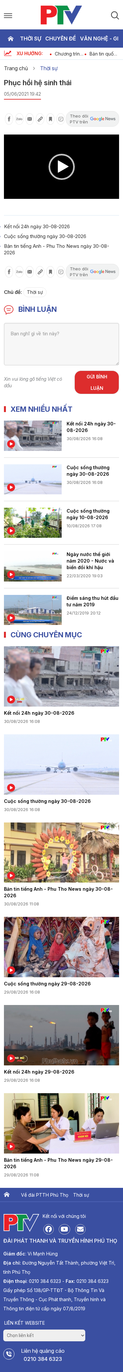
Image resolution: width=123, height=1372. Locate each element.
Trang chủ (10, 38)
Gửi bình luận (97, 382)
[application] (61, 167)
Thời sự (30, 38)
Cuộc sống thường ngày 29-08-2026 (47, 983)
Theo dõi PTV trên (79, 118)
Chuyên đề (60, 38)
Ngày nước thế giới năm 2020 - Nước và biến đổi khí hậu (90, 560)
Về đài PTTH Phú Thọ (44, 1195)
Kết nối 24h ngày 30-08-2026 (37, 226)
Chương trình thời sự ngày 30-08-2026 (52, 53)
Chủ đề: (13, 292)
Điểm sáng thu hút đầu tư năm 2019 (92, 601)
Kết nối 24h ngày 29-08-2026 (39, 1072)
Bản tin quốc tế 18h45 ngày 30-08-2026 (86, 53)
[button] (62, 167)
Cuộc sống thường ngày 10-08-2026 (88, 514)
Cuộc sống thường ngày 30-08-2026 (45, 236)
